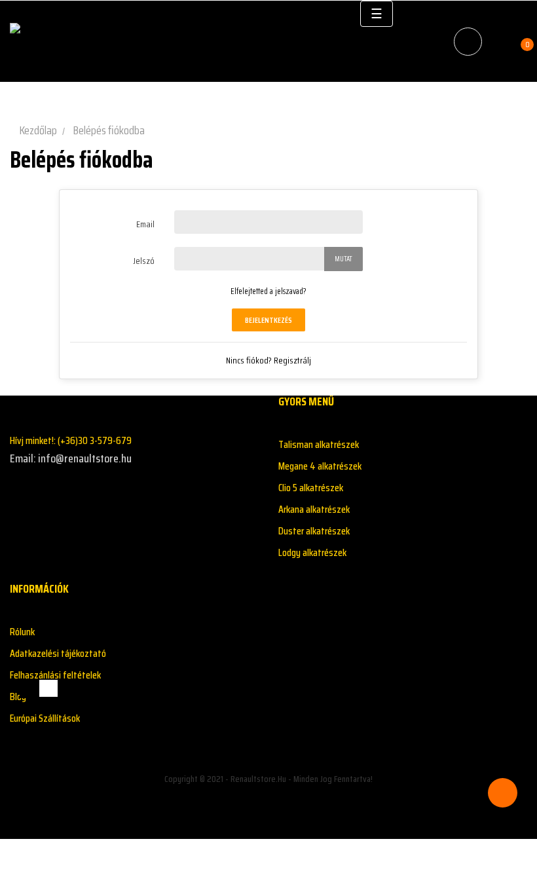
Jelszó (144, 260)
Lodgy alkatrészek (312, 552)
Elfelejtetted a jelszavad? (268, 291)
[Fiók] (500, 41)
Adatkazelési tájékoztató (58, 653)
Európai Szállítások (45, 718)
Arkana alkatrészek (314, 509)
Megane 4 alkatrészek (319, 466)
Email (145, 224)
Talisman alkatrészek (318, 444)
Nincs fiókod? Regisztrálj (268, 360)
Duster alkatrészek (314, 531)
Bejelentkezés (268, 320)
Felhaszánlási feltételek (55, 675)
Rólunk (22, 631)
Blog (18, 696)
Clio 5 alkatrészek (310, 487)
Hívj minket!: (71, 440)
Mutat (343, 259)
